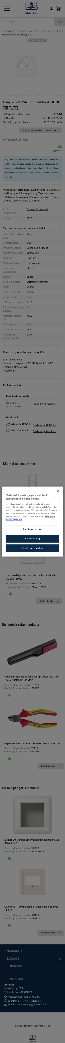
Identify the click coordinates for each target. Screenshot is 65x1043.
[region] (32, 521)
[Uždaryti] (58, 491)
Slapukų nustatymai (32, 529)
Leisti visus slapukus (32, 548)
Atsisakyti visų (32, 539)
